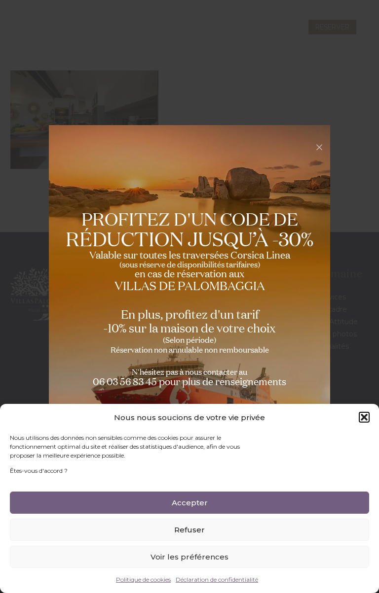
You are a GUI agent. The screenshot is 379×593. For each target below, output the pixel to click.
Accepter (190, 502)
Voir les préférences (189, 556)
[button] (364, 417)
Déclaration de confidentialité (217, 579)
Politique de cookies (143, 579)
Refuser (189, 529)
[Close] (319, 147)
